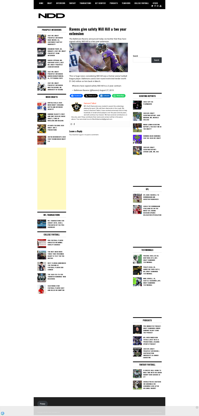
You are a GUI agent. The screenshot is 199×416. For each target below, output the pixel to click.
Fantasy (72, 3)
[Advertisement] (51, 179)
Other (155, 3)
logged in (81, 135)
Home (41, 3)
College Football (141, 3)
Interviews (60, 3)
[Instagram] (71, 124)
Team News (126, 3)
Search (135, 56)
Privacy (42, 403)
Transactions (85, 3)
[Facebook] (74, 124)
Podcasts (114, 3)
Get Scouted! (100, 3)
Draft (49, 3)
